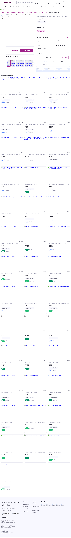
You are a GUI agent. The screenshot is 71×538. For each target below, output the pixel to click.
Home (2, 12)
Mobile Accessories (11, 12)
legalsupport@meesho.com (7, 532)
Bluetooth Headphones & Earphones (37, 12)
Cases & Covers (21, 12)
